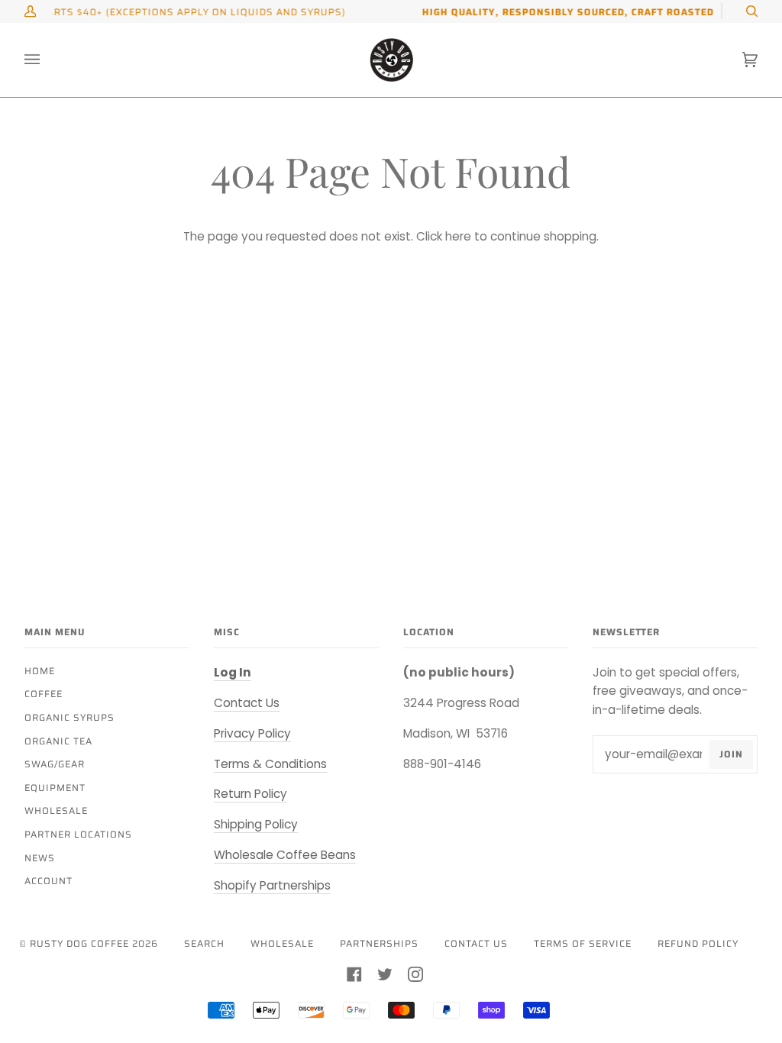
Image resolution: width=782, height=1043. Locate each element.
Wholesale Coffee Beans (285, 855)
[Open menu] (47, 60)
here (458, 236)
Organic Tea (58, 741)
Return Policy (250, 794)
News (39, 858)
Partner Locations (78, 834)
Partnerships (379, 943)
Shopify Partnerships (272, 885)
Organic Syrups (69, 717)
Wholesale (56, 810)
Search (204, 943)
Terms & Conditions (270, 764)
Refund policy (698, 943)
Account (48, 880)
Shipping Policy (256, 824)
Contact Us (247, 703)
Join (731, 754)
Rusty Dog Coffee (79, 943)
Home (39, 671)
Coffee (43, 693)
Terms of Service (583, 943)
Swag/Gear (54, 764)
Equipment (55, 787)
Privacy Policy (252, 733)
